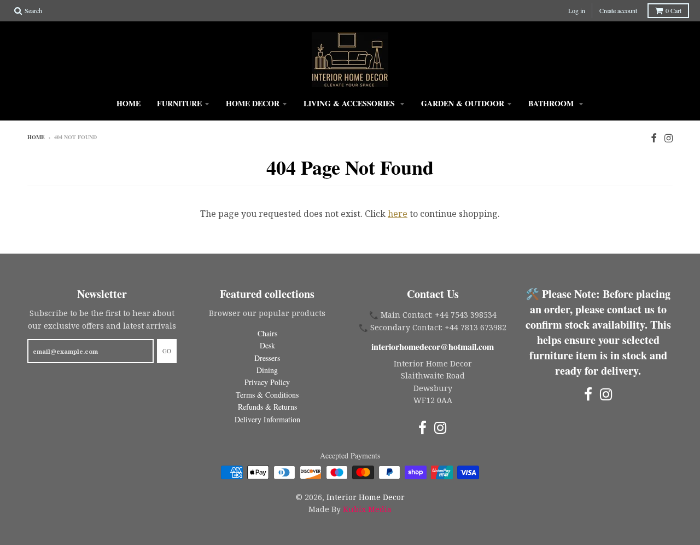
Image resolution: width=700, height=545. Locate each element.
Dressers (267, 358)
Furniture (179, 103)
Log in (576, 10)
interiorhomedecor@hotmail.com (432, 346)
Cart (673, 10)
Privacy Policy (267, 382)
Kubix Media (367, 509)
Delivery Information (267, 419)
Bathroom (552, 103)
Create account (618, 10)
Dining (267, 370)
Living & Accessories (350, 103)
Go (166, 351)
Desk (267, 345)
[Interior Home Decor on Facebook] (654, 138)
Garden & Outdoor (462, 103)
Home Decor (252, 103)
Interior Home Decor (365, 497)
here (397, 214)
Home (128, 103)
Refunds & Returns (267, 406)
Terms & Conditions (267, 394)
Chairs (267, 333)
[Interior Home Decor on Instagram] (668, 138)
